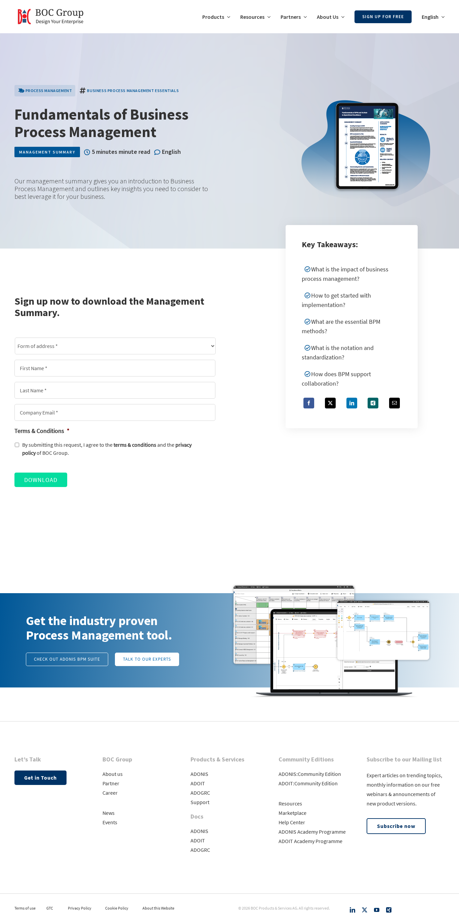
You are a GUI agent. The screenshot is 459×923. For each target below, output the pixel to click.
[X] (330, 403)
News (108, 812)
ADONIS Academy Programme (312, 831)
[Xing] (373, 403)
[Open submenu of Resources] (267, 17)
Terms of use (25, 908)
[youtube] (376, 910)
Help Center (292, 822)
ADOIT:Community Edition (308, 783)
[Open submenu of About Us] (341, 17)
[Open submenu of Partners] (304, 17)
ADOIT (198, 783)
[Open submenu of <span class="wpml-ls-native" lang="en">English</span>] (442, 17)
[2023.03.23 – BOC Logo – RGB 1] (50, 6)
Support (200, 802)
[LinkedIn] (352, 403)
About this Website (158, 908)
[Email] (394, 403)
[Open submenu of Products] (227, 17)
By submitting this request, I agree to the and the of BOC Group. (107, 449)
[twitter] (364, 910)
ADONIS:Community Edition (310, 774)
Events (109, 822)
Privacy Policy (79, 908)
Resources (290, 803)
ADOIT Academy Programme (310, 841)
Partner (110, 783)
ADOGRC (200, 792)
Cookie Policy (116, 908)
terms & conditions (135, 445)
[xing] (388, 910)
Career (110, 792)
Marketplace (292, 812)
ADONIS (199, 774)
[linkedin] (352, 910)
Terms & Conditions (42, 431)
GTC (49, 908)
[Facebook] (309, 403)
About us (112, 774)
